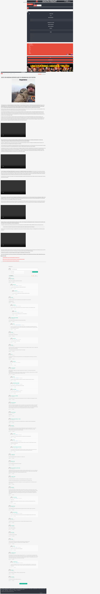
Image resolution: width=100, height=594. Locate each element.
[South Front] (50, 2)
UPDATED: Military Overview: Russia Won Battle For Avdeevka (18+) (11, 257)
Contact (50, 28)
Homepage (3, 590)
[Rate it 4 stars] (40, 74)
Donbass (31, 20)
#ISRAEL (30, 47)
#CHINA (29, 52)
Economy (31, 38)
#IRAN (29, 46)
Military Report (50, 17)
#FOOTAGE (7, 73)
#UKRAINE (30, 53)
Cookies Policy (13, 589)
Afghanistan (32, 21)
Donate (29, 4)
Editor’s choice (32, 36)
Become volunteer (32, 30)
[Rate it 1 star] (38, 74)
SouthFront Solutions (5, 589)
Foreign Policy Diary (11, 590)
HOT (50, 57)
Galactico (18, 312)
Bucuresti (17, 285)
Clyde (16, 547)
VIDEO (2, 73)
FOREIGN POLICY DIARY (51, 22)
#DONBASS (4, 73)
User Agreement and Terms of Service (20, 589)
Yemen (31, 19)
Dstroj (16, 339)
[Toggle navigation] (27, 11)
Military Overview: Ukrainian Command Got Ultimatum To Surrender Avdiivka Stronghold (13, 259)
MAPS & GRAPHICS (50, 26)
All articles (32, 34)
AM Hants (17, 498)
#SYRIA (29, 48)
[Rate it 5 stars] (41, 74)
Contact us (31, 29)
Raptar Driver (17, 513)
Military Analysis (50, 24)
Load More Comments (23, 583)
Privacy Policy (10, 589)
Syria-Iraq (31, 18)
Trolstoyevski (17, 390)
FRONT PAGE (51, 13)
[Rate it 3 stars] (39, 74)
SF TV (51, 15)
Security (31, 40)
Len (16, 362)
